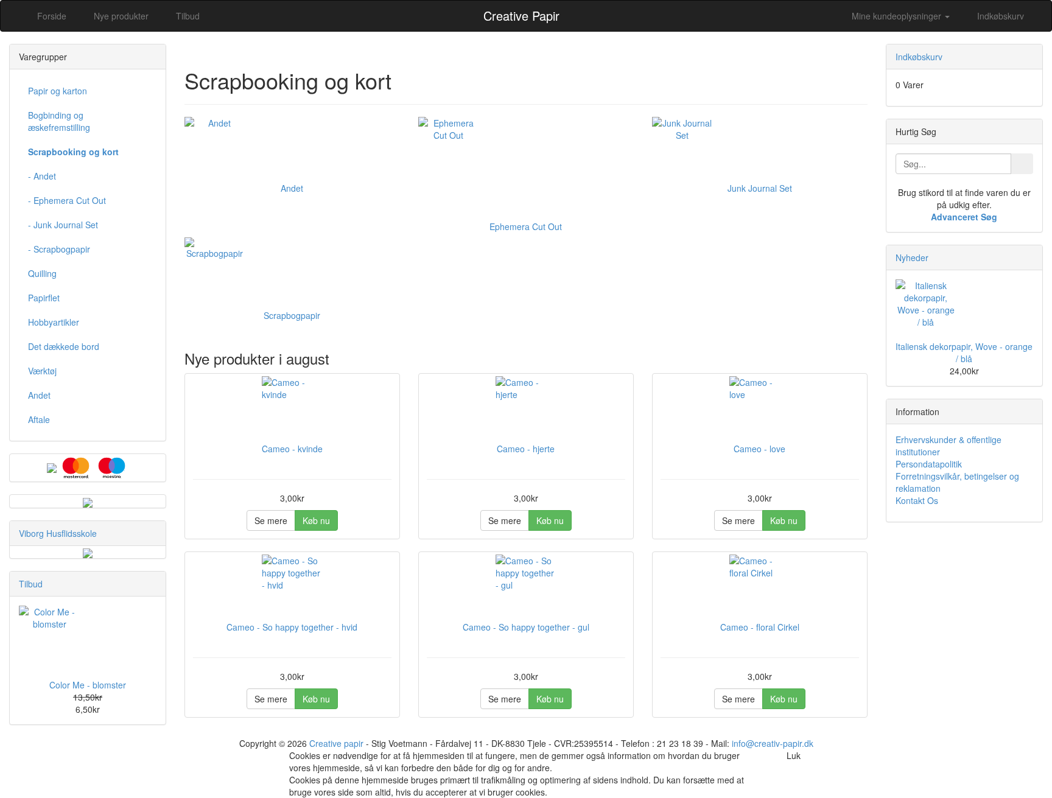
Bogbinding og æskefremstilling (59, 121)
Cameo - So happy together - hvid (291, 627)
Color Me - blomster (87, 685)
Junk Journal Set (760, 188)
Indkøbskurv (999, 16)
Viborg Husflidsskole (58, 533)
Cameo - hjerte (526, 449)
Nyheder (912, 257)
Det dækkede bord (63, 346)
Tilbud (31, 584)
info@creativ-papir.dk (772, 743)
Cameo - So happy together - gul (526, 627)
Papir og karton (57, 91)
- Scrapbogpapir (59, 249)
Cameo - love (759, 449)
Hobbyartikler (53, 322)
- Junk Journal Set (63, 225)
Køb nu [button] (316, 520)
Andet (292, 188)
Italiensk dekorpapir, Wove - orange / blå (964, 352)
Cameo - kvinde (292, 449)
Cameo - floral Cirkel (759, 627)
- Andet (42, 176)
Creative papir (336, 743)
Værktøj (42, 371)
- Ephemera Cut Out (67, 200)
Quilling (42, 273)
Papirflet (44, 298)
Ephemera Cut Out (525, 226)
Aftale (39, 419)
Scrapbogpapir (292, 315)
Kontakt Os (917, 500)
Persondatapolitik (929, 464)
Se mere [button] (270, 520)
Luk (794, 755)
